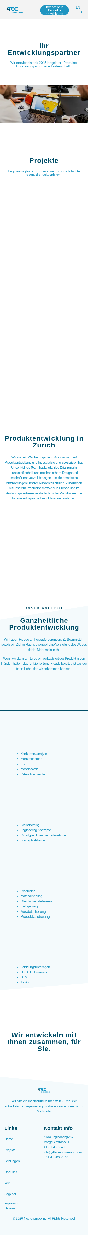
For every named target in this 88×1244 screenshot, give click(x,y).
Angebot (10, 1194)
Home (8, 1139)
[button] (36, 9)
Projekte (10, 1150)
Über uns (10, 1172)
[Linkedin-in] (44, 1227)
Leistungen (12, 1161)
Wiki (7, 1183)
